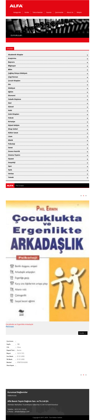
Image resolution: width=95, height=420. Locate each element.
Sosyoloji (11, 162)
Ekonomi (11, 95)
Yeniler (26, 12)
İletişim (79, 12)
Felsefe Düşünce (14, 99)
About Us (70, 12)
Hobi (10, 110)
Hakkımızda (12, 395)
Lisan (10, 136)
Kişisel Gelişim (13, 125)
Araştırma (12, 58)
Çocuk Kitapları (14, 80)
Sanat (10, 147)
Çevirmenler (59, 12)
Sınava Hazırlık (14, 151)
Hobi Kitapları (13, 114)
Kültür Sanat (13, 133)
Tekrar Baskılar (38, 12)
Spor (10, 166)
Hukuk (11, 118)
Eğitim (10, 92)
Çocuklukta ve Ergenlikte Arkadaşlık (19, 324)
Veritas (11, 173)
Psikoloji (11, 144)
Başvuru (11, 62)
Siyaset (11, 159)
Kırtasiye (11, 121)
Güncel (11, 107)
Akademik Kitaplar (15, 54)
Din (9, 84)
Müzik (10, 140)
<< (81, 196)
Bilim (10, 69)
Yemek (11, 177)
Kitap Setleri (13, 129)
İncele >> (82, 333)
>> (86, 196)
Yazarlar (49, 12)
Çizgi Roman (13, 77)
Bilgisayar (12, 66)
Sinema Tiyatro (14, 155)
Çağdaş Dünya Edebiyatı (17, 73)
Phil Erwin (10, 327)
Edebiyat (11, 88)
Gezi (9, 103)
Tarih (10, 170)
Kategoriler (17, 12)
